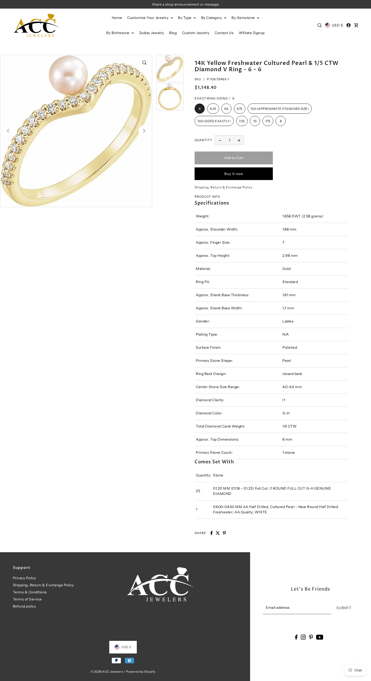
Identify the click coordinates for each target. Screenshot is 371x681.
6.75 (240, 109)
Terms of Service (27, 599)
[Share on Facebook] (211, 533)
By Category (212, 17)
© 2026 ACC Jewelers (107, 671)
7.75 (268, 121)
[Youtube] (319, 637)
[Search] (320, 25)
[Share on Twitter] (218, 533)
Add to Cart (234, 158)
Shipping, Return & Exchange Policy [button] (223, 187)
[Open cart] (356, 25)
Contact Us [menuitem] (224, 33)
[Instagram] (303, 637)
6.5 (226, 109)
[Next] (144, 130)
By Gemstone (243, 17)
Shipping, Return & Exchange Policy (43, 585)
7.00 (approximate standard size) (279, 109)
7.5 (255, 121)
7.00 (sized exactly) (214, 121)
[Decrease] (220, 140)
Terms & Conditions (30, 592)
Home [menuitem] (117, 17)
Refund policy (24, 606)
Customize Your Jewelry (148, 17)
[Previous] (8, 130)
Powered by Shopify (140, 671)
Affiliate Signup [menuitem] (252, 33)
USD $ (337, 25)
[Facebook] (296, 637)
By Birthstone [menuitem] (118, 33)
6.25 (213, 109)
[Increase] (239, 140)
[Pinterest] (311, 637)
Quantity (203, 140)
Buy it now (233, 173)
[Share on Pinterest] (224, 533)
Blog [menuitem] (173, 33)
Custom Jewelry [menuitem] (195, 33)
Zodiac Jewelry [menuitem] (151, 33)
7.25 (242, 121)
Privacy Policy (24, 578)
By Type (185, 17)
